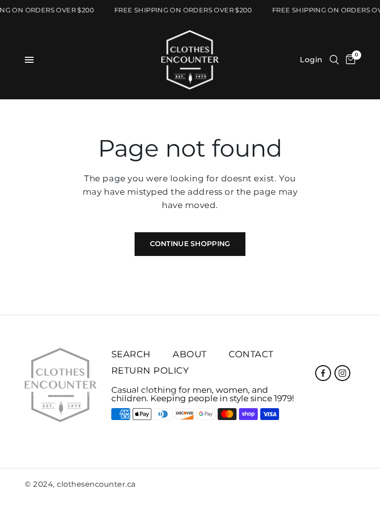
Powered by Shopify (152, 393)
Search (131, 354)
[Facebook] (323, 373)
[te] (329, 486)
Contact (251, 354)
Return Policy (150, 370)
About (190, 354)
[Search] (334, 59)
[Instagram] (342, 373)
